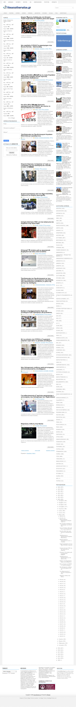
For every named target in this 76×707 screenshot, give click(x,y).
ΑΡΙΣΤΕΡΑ (58, 235)
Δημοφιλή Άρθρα (60, 30)
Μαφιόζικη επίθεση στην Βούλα (32, 423)
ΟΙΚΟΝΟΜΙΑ (59, 389)
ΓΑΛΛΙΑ (58, 245)
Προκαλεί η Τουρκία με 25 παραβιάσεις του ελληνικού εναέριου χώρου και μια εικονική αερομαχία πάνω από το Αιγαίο (64, 85)
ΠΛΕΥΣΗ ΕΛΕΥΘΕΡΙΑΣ (61, 410)
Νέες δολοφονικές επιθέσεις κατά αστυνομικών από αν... (66, 568)
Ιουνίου (60, 512)
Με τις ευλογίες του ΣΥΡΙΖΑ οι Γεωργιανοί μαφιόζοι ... (66, 564)
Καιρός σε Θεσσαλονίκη (8, 40)
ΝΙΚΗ (57, 384)
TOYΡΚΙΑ (58, 480)
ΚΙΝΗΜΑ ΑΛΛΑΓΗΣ (60, 337)
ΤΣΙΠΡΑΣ (58, 454)
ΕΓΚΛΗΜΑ (44, 13)
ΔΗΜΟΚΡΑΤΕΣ (59, 252)
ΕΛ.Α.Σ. (58, 285)
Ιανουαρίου (61, 645)
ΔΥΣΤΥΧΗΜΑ (59, 275)
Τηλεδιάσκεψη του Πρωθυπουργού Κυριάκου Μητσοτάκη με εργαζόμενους (36, 134)
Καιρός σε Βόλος (7, 50)
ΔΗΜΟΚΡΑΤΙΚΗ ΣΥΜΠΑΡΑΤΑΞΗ (63, 258)
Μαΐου (60, 514)
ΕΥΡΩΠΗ (18, 13)
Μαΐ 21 (61, 595)
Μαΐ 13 (61, 611)
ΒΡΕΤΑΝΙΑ (37, 168)
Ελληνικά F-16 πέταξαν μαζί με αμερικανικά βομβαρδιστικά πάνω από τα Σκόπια (35, 250)
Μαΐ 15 (61, 607)
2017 (59, 652)
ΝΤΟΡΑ (58, 386)
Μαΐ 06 (61, 626)
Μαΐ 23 (61, 591)
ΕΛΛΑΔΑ (51, 13)
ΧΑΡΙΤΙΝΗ (58, 463)
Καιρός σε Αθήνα (7, 21)
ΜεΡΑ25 (58, 374)
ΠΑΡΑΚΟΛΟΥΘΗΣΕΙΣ (61, 397)
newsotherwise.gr (37, 694)
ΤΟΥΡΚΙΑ (41, 225)
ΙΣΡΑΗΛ (58, 328)
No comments (41, 20)
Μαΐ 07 (61, 624)
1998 (59, 660)
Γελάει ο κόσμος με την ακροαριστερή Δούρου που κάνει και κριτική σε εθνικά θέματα (67, 55)
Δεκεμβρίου (61, 500)
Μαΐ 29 (61, 579)
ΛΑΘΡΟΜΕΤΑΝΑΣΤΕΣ (39, 314)
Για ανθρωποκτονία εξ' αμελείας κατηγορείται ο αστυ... (65, 572)
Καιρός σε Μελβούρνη (8, 108)
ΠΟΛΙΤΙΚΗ (11, 13)
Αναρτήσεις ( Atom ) (31, 453)
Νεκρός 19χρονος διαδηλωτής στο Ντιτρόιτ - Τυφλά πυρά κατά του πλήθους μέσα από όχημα (37, 17)
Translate (13, 673)
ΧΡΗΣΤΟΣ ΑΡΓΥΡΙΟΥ (61, 466)
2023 (59, 493)
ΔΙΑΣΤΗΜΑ (58, 270)
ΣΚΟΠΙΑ (36, 253)
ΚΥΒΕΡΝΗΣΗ (59, 350)
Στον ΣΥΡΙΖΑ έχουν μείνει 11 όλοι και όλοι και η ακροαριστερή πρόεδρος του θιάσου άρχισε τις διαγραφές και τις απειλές (67, 115)
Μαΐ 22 (61, 593)
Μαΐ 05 (61, 628)
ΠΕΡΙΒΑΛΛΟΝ (59, 405)
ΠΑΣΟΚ (58, 402)
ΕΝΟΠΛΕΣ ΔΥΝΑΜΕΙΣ (61, 298)
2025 (59, 489)
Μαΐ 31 (61, 516)
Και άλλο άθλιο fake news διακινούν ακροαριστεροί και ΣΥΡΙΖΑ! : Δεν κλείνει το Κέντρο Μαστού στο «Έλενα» (35, 106)
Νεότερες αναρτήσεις (25, 450)
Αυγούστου (61, 508)
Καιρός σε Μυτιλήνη (7, 69)
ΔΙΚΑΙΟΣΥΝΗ (37, 13)
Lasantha (36, 698)
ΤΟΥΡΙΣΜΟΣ (59, 446)
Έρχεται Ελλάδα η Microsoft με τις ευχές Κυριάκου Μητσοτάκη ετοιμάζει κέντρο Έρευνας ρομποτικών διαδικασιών (38, 76)
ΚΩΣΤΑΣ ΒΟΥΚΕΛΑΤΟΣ (61, 357)
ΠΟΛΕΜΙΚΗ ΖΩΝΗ (60, 412)
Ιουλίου (60, 510)
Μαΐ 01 (61, 636)
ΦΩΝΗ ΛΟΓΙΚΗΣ (60, 461)
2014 (59, 658)
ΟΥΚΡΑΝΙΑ (58, 391)
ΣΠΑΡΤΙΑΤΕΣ (59, 434)
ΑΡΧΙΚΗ (5, 13)
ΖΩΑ (30, 2)
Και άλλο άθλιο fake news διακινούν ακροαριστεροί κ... (65, 532)
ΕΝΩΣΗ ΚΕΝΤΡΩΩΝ (61, 301)
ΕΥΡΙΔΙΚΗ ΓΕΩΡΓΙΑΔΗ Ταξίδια (63, 308)
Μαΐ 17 (61, 603)
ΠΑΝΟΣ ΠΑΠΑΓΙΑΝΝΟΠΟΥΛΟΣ (63, 394)
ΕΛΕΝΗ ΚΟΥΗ (59, 287)
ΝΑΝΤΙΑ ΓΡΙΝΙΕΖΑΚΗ (61, 377)
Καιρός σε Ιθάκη (7, 79)
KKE (57, 478)
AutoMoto (58, 476)
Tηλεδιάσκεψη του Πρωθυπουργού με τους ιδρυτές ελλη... (65, 557)
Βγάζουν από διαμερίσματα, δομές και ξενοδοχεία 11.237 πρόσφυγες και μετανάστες (36, 311)
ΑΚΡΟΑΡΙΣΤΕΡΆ (60, 210)
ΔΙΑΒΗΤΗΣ (58, 265)
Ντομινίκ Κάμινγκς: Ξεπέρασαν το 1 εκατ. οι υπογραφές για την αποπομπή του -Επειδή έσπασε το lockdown (36, 165)
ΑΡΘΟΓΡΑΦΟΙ (59, 232)
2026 (59, 487)
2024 (59, 491)
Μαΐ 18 (61, 601)
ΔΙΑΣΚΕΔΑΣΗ (10, 2)
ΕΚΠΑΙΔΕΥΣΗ (54, 2)
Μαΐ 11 (61, 616)
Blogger (13, 118)
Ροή (68, 30)
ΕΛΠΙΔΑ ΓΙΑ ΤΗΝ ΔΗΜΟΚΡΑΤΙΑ (63, 295)
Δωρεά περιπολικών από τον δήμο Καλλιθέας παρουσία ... (66, 545)
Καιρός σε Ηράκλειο (7, 30)
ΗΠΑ (36, 20)
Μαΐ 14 (61, 609)
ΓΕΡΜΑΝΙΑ (58, 247)
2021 (59, 497)
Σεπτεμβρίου (62, 506)
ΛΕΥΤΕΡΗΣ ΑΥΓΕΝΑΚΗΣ (62, 372)
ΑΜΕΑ (4, 2)
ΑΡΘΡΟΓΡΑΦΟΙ (63, 13)
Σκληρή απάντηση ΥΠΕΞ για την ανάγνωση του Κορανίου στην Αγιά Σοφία (37, 222)
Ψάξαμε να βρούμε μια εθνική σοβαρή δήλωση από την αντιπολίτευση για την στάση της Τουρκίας (66, 100)
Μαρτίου (61, 641)
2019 (59, 648)
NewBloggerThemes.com (51, 698)
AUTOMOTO (18, 2)
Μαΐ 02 (61, 634)
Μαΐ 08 (61, 622)
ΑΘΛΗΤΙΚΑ (25, 2)
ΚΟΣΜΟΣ (24, 13)
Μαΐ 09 (61, 620)
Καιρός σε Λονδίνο (7, 98)
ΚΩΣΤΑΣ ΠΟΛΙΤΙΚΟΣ (61, 359)
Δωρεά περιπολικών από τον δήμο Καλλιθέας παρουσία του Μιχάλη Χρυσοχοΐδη (37, 194)
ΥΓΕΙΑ (56, 13)
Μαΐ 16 (61, 605)
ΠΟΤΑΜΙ (58, 419)
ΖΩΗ (57, 318)
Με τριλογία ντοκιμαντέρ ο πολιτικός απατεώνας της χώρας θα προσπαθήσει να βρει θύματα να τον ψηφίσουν (64, 70)
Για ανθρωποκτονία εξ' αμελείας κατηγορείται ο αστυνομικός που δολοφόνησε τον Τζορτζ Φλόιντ (38, 396)
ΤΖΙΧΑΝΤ (58, 444)
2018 (59, 650)
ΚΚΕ (57, 342)
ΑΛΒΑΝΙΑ (58, 215)
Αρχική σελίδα (37, 450)
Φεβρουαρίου (62, 643)
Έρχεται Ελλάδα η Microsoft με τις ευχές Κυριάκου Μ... (66, 528)
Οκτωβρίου (61, 504)
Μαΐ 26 (61, 585)
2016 (59, 654)
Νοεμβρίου (61, 502)
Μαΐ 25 (61, 587)
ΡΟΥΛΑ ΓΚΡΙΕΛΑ (60, 424)
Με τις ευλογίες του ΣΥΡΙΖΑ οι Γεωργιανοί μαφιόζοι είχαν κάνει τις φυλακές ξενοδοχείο (36, 339)
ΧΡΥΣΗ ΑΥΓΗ (59, 468)
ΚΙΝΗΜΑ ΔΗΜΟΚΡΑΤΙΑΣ (61, 340)
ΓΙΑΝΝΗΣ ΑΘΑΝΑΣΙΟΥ (61, 250)
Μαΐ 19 (61, 599)
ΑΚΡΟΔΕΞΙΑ (59, 213)
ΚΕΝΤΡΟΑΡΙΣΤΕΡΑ (60, 333)
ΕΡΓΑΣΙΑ (37, 137)
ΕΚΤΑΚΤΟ (58, 283)
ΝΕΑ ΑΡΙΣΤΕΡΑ (59, 379)
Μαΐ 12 (61, 613)
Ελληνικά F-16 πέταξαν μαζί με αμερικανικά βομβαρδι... (66, 553)
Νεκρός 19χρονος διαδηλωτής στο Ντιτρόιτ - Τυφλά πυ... (66, 520)
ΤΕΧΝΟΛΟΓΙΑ (49, 284)
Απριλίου (61, 639)
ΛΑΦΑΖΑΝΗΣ (59, 369)
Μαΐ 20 (61, 597)
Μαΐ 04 (61, 630)
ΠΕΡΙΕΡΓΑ (58, 407)
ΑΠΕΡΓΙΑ (58, 228)
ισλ (57, 323)
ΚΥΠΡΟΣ (58, 352)
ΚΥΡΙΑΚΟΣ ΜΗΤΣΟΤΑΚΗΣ (40, 79)
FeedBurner (14, 155)
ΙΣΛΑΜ (58, 325)
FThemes (25, 698)
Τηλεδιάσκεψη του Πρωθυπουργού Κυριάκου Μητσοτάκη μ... (66, 536)
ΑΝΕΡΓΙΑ (58, 223)
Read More (50, 41)
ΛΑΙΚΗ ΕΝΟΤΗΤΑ (60, 367)
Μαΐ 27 (61, 583)
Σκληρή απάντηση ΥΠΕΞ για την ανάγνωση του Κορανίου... (66, 549)
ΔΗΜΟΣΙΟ (58, 263)
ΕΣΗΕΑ (58, 306)
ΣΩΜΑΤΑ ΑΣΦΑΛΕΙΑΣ (38, 2)
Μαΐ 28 (61, 581)
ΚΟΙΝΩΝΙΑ (30, 13)
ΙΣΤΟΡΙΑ (58, 330)
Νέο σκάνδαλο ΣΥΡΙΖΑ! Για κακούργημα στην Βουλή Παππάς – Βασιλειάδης (36, 45)
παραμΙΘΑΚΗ (59, 400)
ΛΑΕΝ (57, 362)
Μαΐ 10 (61, 618)
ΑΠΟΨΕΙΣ (58, 230)
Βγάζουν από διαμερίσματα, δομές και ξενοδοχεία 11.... (66, 561)
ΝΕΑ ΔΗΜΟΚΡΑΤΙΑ (60, 381)
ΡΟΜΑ (57, 422)
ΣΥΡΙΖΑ (46, 48)
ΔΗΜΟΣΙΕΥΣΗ (59, 261)
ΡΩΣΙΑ (57, 427)
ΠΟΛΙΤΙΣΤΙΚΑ (46, 2)
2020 (59, 499)
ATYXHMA (58, 473)
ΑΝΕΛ (57, 220)
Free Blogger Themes (43, 698)
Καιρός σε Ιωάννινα (7, 59)
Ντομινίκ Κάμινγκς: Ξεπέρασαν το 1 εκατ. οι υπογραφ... (65, 540)
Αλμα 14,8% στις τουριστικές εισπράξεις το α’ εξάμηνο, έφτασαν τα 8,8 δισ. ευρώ (67, 145)
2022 (59, 495)
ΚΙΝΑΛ (57, 335)
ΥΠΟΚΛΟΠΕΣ (59, 458)
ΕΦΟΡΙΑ (58, 313)
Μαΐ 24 (61, 589)
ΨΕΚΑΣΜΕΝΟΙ (59, 471)
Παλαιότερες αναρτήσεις (50, 450)
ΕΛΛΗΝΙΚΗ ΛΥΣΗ (60, 292)
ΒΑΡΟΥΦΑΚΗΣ (59, 240)
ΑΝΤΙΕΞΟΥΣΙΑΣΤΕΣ (39, 370)
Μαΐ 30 (61, 518)
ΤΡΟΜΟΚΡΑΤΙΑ (59, 451)
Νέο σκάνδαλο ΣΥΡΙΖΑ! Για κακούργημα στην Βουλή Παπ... (66, 525)
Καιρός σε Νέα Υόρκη (8, 88)
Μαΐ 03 (61, 632)
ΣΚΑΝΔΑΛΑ (42, 48)
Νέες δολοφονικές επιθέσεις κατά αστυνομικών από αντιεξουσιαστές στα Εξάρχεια (37, 368)
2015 (59, 656)
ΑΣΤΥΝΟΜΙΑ (37, 197)
